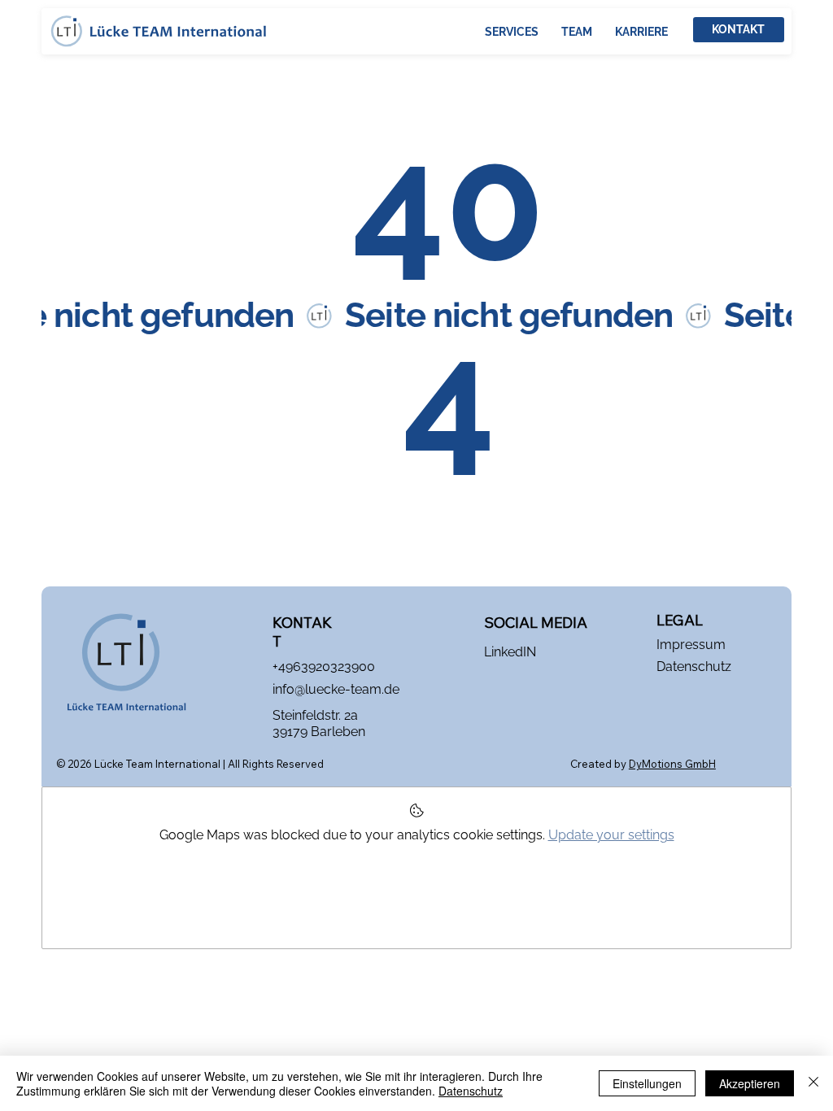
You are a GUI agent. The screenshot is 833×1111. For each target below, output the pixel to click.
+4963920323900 (324, 666)
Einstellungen (647, 1083)
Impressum (691, 644)
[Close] (813, 1083)
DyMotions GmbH (672, 763)
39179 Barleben (319, 731)
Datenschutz (693, 666)
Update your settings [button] (611, 835)
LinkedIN (510, 652)
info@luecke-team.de (336, 689)
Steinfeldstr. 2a (315, 715)
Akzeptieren (749, 1083)
